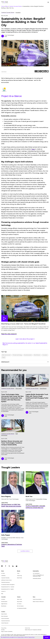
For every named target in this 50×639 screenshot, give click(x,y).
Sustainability (36, 571)
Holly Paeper (5, 535)
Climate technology (17, 355)
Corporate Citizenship (5, 577)
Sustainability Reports (37, 578)
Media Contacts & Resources (38, 601)
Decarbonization (28, 355)
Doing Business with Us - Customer (7, 586)
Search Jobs (19, 599)
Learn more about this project (24, 339)
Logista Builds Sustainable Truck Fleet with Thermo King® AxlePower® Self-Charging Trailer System (37, 397)
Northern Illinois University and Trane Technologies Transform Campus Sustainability (11, 443)
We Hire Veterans (20, 606)
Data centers (19, 388)
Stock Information (4, 616)
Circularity (3, 599)
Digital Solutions (4, 603)
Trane (33, 149)
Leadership (3, 575)
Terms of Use (27, 628)
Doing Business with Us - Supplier (7, 589)
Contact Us (3, 591)
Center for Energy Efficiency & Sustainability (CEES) (38, 576)
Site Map (3, 629)
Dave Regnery (6, 496)
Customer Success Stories (7, 12)
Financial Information (5, 618)
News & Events (4, 614)
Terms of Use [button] (31, 637)
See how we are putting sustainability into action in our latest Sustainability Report (25, 344)
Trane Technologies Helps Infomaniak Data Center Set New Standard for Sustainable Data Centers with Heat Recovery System (12, 398)
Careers (18, 597)
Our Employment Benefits (21, 608)
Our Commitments (36, 573)
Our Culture (19, 603)
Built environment (6, 355)
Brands (18, 571)
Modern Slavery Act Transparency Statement (33, 629)
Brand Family (19, 577)
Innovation (18, 12)
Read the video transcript (9, 334)
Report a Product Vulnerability (6, 631)
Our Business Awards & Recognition (8, 584)
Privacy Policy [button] (20, 637)
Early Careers (19, 601)
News (34, 597)
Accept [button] (46, 637)
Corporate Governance (5, 582)
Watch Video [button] (4, 318)
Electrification (37, 355)
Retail (3, 357)
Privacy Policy (3, 628)
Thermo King (19, 575)
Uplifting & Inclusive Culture (6, 580)
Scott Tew (29, 496)
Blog (2, 593)
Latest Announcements (37, 599)
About (2, 571)
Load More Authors (25, 551)
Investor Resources (4, 622)
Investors (3, 611)
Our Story (3, 573)
